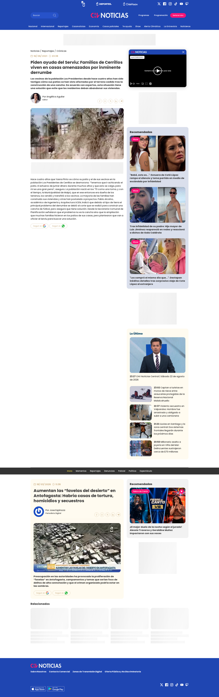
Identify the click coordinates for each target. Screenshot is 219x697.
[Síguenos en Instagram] (170, 3)
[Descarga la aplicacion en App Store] (55, 688)
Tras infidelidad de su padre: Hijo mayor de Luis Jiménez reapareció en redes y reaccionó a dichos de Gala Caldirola (157, 229)
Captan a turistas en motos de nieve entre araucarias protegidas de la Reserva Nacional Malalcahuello (169, 394)
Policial (121, 471)
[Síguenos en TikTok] (175, 3)
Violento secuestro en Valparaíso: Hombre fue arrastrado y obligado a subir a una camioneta (169, 411)
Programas (144, 15)
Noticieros (185, 26)
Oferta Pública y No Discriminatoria (123, 671)
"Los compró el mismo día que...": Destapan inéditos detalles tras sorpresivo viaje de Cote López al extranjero (157, 281)
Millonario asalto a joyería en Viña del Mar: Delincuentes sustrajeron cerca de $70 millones (167, 446)
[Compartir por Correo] (121, 101)
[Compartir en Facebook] (99, 101)
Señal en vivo (178, 15)
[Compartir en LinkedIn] (116, 101)
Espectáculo (146, 471)
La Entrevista (170, 26)
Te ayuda (127, 26)
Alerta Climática (152, 26)
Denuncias (109, 471)
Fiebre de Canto (140, 491)
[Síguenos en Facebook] (164, 3)
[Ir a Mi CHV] (83, 4)
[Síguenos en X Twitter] (159, 3)
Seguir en (37, 226)
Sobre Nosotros (38, 671)
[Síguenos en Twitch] (186, 3)
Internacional (47, 26)
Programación (161, 15)
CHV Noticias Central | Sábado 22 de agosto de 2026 (157, 378)
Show (138, 26)
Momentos (81, 471)
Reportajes (63, 26)
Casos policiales (111, 26)
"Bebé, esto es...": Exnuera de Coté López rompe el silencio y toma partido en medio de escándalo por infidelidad (157, 178)
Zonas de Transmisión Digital (87, 671)
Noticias (35, 51)
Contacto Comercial (59, 671)
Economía (94, 26)
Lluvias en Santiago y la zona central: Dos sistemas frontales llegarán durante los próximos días (169, 428)
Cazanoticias (78, 26)
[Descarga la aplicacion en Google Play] (38, 688)
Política (132, 471)
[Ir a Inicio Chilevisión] (130, 4)
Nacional (33, 26)
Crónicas (61, 51)
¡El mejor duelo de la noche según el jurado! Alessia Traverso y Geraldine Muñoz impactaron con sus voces (156, 530)
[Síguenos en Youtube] (181, 3)
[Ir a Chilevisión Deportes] (104, 4)
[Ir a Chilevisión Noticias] (109, 15)
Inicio (69, 471)
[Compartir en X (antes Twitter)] (110, 101)
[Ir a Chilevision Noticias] (109, 666)
